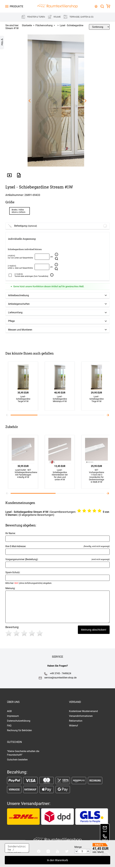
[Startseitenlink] (57, 6)
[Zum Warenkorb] (108, 6)
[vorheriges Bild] (30, 101)
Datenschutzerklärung (18, 720)
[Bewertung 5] (39, 633)
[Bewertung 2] (16, 633)
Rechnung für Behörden (19, 730)
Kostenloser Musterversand (83, 711)
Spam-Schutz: (28, 577)
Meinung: (10, 588)
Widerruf (73, 725)
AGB (9, 711)
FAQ (9, 725)
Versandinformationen (81, 716)
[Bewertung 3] (24, 633)
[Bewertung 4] (32, 633)
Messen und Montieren (20, 329)
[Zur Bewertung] (96, 6)
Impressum (13, 716)
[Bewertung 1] (8, 633)
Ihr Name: (10, 533)
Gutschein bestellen (17, 759)
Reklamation (75, 720)
